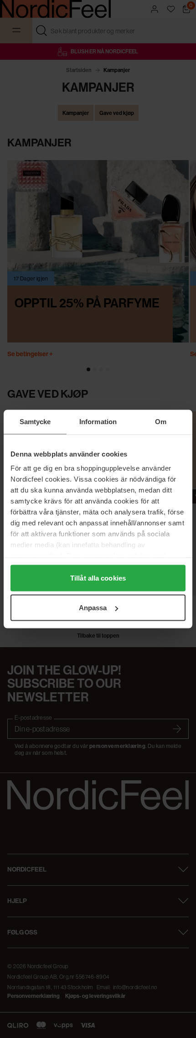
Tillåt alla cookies (98, 577)
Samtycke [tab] (35, 422)
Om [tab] (160, 422)
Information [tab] (98, 422)
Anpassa (93, 608)
